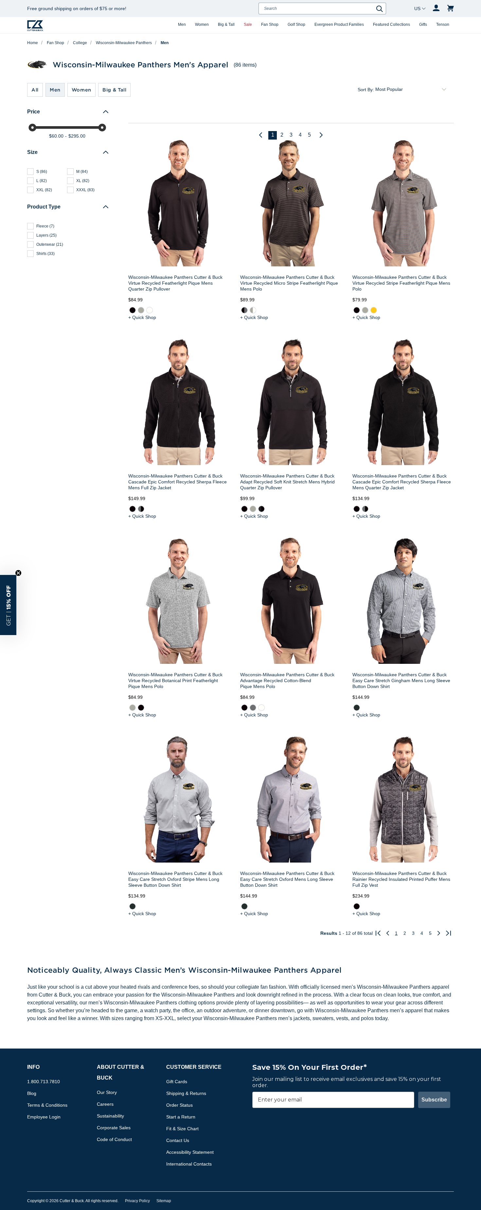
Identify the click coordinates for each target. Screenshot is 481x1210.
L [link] (41, 180)
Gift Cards (176, 1081)
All (35, 89)
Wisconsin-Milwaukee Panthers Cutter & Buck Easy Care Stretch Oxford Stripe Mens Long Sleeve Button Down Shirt (175, 879)
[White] (149, 310)
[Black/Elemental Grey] (244, 310)
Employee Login (44, 1116)
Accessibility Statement (190, 1152)
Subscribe (434, 1099)
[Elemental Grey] (253, 707)
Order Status (179, 1105)
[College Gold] (373, 310)
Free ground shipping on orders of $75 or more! (76, 8)
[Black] (132, 310)
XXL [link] (44, 190)
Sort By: (366, 89)
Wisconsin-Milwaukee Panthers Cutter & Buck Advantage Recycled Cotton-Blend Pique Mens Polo (287, 680)
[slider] (32, 127)
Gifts (423, 24)
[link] (132, 310)
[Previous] (263, 135)
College (80, 43)
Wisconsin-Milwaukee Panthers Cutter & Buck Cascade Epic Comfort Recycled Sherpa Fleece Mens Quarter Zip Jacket (401, 481)
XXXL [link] (85, 190)
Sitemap (163, 1201)
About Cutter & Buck (120, 1072)
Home (32, 43)
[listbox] (412, 89)
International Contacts (189, 1164)
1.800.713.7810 (43, 1081)
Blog (31, 1093)
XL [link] (82, 180)
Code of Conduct (114, 1139)
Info (33, 1067)
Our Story (107, 1092)
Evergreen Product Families (339, 24)
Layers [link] (46, 235)
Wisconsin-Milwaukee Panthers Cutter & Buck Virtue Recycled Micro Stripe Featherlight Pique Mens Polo (289, 283)
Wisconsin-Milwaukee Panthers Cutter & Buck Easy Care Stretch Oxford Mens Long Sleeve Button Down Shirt (287, 879)
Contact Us (177, 1140)
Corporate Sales (114, 1127)
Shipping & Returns (186, 1093)
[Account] (436, 8)
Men (182, 24)
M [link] (82, 171)
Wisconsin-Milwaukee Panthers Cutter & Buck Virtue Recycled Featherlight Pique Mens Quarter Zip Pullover (175, 283)
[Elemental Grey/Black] (141, 508)
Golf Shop (296, 24)
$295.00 (76, 136)
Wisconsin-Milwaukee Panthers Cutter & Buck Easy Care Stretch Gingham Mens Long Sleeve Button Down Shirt (401, 680)
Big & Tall (226, 24)
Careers (105, 1104)
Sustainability (110, 1115)
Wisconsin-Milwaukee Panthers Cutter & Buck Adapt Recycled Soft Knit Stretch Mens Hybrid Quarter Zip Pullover (287, 481)
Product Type (44, 207)
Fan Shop (269, 24)
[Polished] (141, 310)
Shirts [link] (45, 253)
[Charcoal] (356, 707)
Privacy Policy (137, 1201)
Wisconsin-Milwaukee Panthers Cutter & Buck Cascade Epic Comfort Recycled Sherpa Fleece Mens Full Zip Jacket (177, 481)
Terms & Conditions (47, 1105)
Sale (248, 24)
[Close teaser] (18, 573)
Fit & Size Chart (182, 1128)
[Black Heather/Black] (261, 508)
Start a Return (180, 1116)
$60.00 (56, 136)
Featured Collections (391, 24)
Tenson (442, 24)
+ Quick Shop (142, 317)
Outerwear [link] (49, 244)
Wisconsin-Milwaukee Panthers (124, 43)
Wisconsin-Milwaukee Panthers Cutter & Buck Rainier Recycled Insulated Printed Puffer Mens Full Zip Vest (401, 879)
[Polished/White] (253, 310)
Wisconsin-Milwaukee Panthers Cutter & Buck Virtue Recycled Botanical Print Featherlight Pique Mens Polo (175, 680)
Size (32, 152)
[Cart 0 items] (450, 8)
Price (33, 111)
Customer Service (194, 1067)
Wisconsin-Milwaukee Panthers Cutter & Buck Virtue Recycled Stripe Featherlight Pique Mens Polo (401, 283)
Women (202, 24)
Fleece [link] (45, 226)
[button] (8, 605)
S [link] (41, 171)
